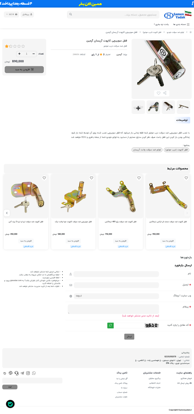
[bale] (4, 373)
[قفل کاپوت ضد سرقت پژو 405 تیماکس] (121, 196)
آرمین (119, 54)
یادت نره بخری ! (161, 24)
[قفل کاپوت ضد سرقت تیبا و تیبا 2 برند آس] (26, 196)
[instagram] (27, 373)
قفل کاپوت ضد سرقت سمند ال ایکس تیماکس (168, 221)
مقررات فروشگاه (154, 387)
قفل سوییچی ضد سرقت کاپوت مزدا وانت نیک (73, 221)
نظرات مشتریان (121, 397)
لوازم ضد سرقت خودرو (175, 32)
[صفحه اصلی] (191, 32)
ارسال (129, 336)
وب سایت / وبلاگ (182, 295)
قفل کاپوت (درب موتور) (152, 32)
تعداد (41, 54)
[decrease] (34, 54)
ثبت (10, 387)
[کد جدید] (110, 325)
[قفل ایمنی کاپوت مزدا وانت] (73, 196)
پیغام (186, 306)
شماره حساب (122, 392)
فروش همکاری (186, 378)
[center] (71, 14)
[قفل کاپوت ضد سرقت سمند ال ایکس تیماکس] (168, 196)
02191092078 (170, 356)
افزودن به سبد (23, 69)
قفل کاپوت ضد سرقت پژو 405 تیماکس (120, 221)
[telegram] (22, 373)
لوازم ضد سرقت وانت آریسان (147, 149)
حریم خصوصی (155, 383)
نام (189, 273)
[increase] (19, 54)
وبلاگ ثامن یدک (121, 383)
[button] (187, 213)
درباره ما (124, 388)
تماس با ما (121, 379)
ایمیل (186, 284)
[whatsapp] (33, 373)
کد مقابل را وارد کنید (178, 325)
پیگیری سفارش (155, 378)
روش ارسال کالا (183, 383)
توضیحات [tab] (182, 120)
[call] (16, 373)
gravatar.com (16, 280)
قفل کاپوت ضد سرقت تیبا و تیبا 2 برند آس (26, 221)
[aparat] (10, 373)
